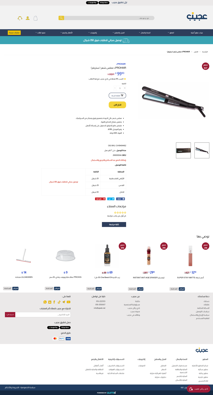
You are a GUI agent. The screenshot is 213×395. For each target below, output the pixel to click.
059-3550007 (100, 305)
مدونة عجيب (135, 311)
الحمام (163, 369)
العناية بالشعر (182, 376)
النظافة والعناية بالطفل (94, 369)
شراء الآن (117, 104)
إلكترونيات (93, 32)
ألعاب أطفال (98, 366)
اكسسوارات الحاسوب (116, 366)
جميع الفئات (41, 32)
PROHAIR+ (121, 64)
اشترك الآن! (10, 314)
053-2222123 (100, 301)
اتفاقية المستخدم (202, 318)
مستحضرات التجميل (179, 366)
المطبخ (163, 366)
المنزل (196, 52)
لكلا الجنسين (203, 381)
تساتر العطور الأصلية (200, 366)
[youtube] (68, 303)
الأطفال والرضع (67, 32)
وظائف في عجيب (133, 315)
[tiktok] (59, 303)
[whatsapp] (45, 303)
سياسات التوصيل (202, 311)
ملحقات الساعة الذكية (115, 373)
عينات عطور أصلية (197, 32)
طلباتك (206, 305)
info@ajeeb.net (99, 308)
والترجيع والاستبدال (98, 160)
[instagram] (50, 303)
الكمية (124, 84)
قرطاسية (99, 373)
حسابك (206, 301)
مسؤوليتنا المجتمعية (132, 305)
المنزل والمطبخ (119, 32)
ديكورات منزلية (160, 377)
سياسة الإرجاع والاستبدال (199, 315)
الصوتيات (141, 366)
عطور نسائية (203, 369)
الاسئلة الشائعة (203, 308)
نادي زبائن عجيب (134, 308)
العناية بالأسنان (181, 380)
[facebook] (54, 303)
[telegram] (64, 303)
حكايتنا (137, 301)
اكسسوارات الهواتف (116, 369)
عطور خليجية (203, 377)
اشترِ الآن (181, 289)
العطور (171, 32)
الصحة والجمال (145, 32)
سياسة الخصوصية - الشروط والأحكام (20, 387)
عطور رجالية (203, 373)
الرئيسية (205, 52)
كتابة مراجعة (114, 224)
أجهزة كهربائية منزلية (158, 373)
